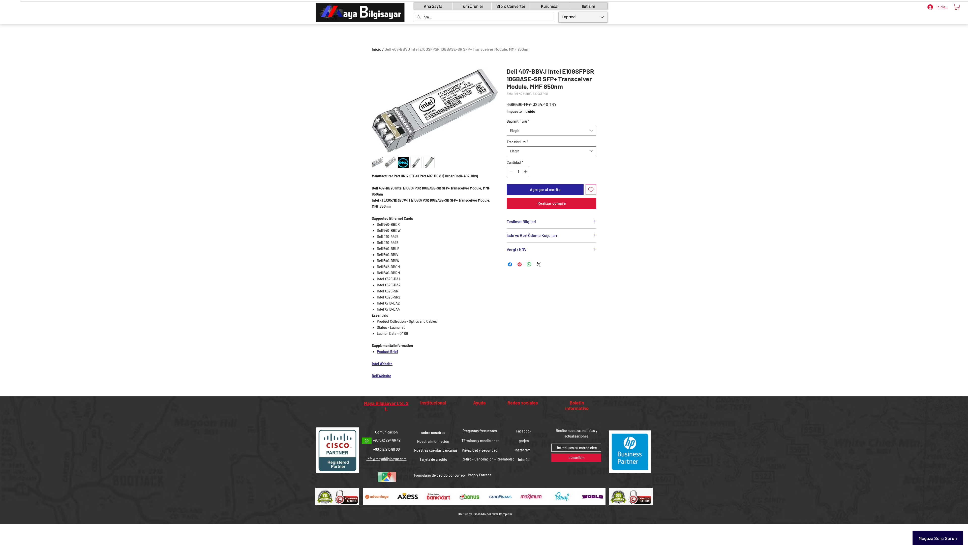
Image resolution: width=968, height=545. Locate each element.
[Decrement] (510, 171)
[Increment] (526, 171)
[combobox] (551, 130)
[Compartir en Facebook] (510, 264)
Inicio (376, 49)
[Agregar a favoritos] (591, 189)
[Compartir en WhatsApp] (529, 264)
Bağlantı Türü (518, 121)
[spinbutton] (518, 171)
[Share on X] (539, 264)
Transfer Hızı (517, 142)
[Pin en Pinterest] (520, 264)
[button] (957, 7)
